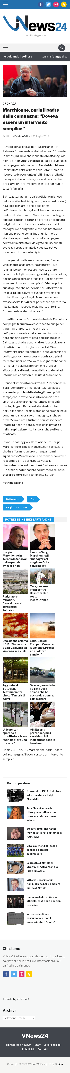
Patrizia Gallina (22, 136)
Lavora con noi (52, 1044)
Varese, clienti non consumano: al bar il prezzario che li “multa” (41, 918)
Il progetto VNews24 (18, 1044)
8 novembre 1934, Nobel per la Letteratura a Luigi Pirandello (44, 795)
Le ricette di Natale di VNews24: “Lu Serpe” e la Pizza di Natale (42, 867)
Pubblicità (28, 1049)
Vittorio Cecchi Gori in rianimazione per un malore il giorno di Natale (44, 884)
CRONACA (9, 103)
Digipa (59, 1064)
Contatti (43, 1049)
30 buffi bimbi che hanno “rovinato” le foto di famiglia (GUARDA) (44, 832)
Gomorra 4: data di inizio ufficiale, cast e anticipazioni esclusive (44, 901)
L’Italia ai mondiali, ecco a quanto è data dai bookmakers (42, 849)
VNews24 (35, 1035)
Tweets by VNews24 (16, 999)
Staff (37, 1044)
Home (7, 750)
